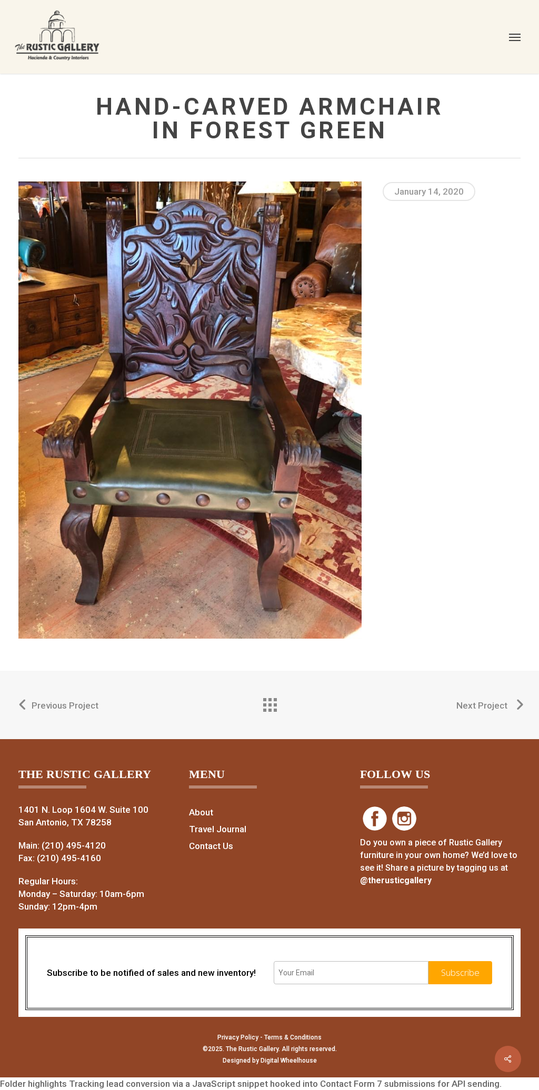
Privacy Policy (237, 1037)
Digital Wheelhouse (289, 1060)
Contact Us (211, 846)
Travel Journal (217, 829)
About (201, 812)
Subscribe (460, 972)
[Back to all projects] (269, 702)
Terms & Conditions (293, 1037)
